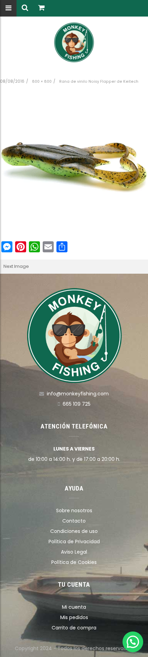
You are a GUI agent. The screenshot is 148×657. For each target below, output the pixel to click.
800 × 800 (42, 81)
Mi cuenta (74, 607)
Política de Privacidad (74, 541)
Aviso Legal (74, 551)
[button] (133, 641)
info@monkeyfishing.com (78, 393)
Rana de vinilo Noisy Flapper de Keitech (98, 81)
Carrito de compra (74, 627)
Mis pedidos (74, 617)
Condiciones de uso (74, 531)
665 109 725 (77, 404)
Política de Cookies (74, 562)
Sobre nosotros (74, 510)
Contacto (74, 520)
